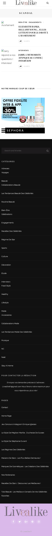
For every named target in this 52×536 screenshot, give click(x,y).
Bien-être (22, 22)
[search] (48, 3)
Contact (4, 407)
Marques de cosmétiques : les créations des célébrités (25, 466)
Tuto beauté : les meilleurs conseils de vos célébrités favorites (24, 494)
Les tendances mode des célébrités (16, 332)
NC (2, 349)
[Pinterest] (32, 521)
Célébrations (6, 214)
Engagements (35, 22)
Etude (3, 273)
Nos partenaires (8, 475)
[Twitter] (19, 521)
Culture (4, 256)
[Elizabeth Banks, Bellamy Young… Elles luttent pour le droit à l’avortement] (8, 24)
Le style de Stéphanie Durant (14, 441)
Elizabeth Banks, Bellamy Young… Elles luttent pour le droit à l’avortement (33, 31)
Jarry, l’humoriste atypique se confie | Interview (30, 57)
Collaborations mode (10, 323)
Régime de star (8, 239)
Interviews (23, 50)
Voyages (5, 172)
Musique (5, 340)
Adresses (5, 168)
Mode (3, 311)
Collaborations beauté (10, 185)
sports (4, 248)
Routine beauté (8, 202)
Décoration (6, 265)
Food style (6, 286)
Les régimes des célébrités (13, 450)
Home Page (6, 416)
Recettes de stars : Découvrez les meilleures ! (21, 483)
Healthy (4, 294)
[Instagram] (38, 521)
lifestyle (5, 303)
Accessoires (6, 315)
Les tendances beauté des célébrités (17, 193)
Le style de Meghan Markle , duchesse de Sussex (22, 433)
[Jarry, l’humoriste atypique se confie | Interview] (8, 57)
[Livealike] (26, 511)
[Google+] (26, 521)
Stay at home (7, 366)
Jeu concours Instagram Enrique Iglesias (18, 424)
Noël (3, 357)
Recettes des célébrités (11, 231)
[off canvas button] (4, 3)
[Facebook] (13, 521)
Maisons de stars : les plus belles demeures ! (21, 458)
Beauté (4, 181)
